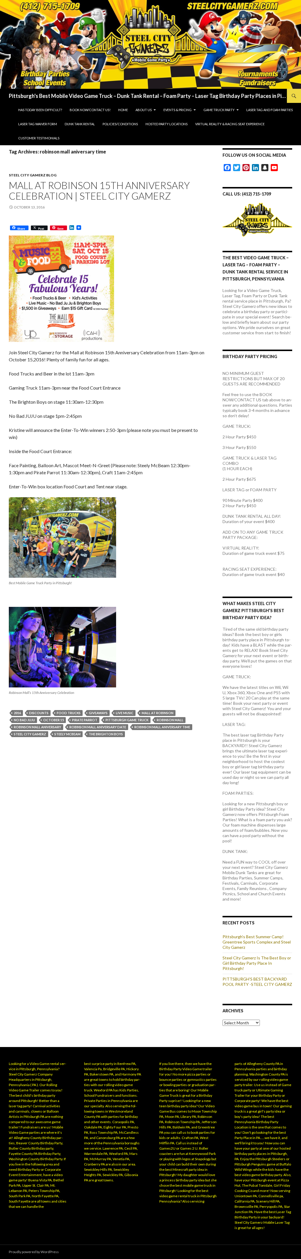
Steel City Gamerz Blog (32, 175)
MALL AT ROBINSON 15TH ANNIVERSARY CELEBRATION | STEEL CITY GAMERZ (99, 190)
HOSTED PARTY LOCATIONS (167, 124)
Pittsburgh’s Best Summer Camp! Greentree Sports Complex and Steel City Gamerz (257, 942)
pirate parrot (84, 720)
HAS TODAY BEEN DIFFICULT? (40, 110)
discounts (39, 713)
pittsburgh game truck (127, 720)
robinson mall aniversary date (97, 727)
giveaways (98, 713)
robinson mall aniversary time (162, 727)
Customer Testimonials (38, 138)
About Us (144, 110)
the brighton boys (106, 734)
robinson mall (170, 720)
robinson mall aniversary (37, 727)
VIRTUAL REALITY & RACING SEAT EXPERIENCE (230, 124)
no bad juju (24, 720)
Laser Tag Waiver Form (37, 124)
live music (124, 713)
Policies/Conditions (120, 124)
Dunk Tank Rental (80, 124)
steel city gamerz (30, 734)
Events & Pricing (177, 110)
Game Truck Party (219, 110)
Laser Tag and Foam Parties (269, 110)
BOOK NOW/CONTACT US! (90, 110)
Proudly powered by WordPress (34, 1252)
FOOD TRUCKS (69, 713)
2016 (17, 713)
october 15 (53, 720)
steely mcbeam (67, 734)
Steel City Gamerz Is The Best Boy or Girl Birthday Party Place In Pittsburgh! (257, 963)
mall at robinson (157, 713)
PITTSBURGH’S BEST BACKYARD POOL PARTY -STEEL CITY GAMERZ (257, 981)
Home (123, 110)
